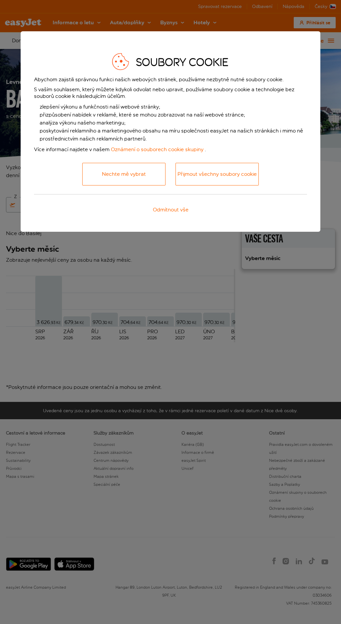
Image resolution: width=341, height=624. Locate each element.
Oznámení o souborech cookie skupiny (157, 149)
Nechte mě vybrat (124, 174)
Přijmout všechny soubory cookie (217, 174)
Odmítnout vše (170, 209)
